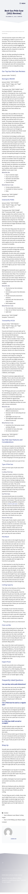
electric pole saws (12, 504)
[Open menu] (3, 863)
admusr (20, 16)
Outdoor (6, 813)
